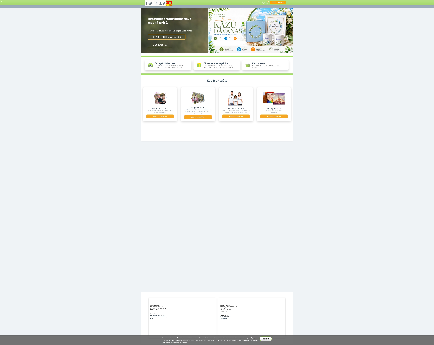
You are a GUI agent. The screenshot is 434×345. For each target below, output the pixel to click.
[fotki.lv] (155, 4)
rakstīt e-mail (154, 309)
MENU (282, 2)
